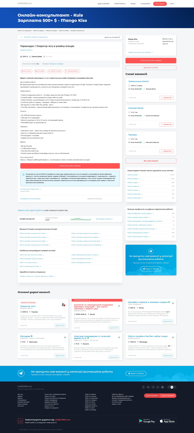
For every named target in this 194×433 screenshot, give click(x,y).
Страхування (145, 3)
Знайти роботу (120, 3)
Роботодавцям (160, 3)
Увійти (172, 3)
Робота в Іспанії (90, 404)
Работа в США (90, 408)
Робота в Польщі (90, 396)
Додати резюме (103, 3)
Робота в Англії (90, 402)
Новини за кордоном (51, 408)
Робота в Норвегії (91, 400)
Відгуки (20, 398)
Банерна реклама (23, 402)
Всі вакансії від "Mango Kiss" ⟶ (30, 189)
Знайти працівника (51, 400)
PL (175, 387)
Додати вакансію (168, 395)
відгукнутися (168, 97)
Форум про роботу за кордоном (55, 398)
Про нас (20, 394)
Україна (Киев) (37, 56)
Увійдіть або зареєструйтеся (31, 210)
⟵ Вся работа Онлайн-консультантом (34, 37)
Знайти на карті (50, 396)
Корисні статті (49, 406)
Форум (133, 3)
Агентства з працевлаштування (55, 394)
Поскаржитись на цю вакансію (30, 198)
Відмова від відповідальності (121, 398)
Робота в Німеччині (91, 398)
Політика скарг (117, 402)
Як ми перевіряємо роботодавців (123, 396)
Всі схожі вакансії (151, 161)
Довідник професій (51, 402)
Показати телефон (56, 64)
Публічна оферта (117, 394)
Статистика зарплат (52, 404)
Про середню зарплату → (104, 219)
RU (169, 387)
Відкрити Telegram (152, 269)
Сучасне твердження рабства (122, 400)
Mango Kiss (132, 39)
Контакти (21, 406)
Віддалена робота (26, 50)
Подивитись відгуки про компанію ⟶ (140, 52)
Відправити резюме (151, 67)
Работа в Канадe (90, 410)
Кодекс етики (116, 404)
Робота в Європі (90, 394)
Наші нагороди (22, 404)
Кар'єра (20, 396)
